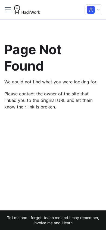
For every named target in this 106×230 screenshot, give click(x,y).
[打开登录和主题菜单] (93, 9)
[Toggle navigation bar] (8, 10)
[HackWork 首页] (27, 10)
